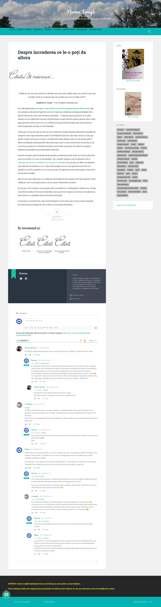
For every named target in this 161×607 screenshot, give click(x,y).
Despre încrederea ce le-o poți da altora (52, 54)
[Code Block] (47, 327)
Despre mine (95, 29)
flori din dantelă (122, 162)
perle (127, 173)
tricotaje (143, 188)
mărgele (130, 170)
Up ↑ (151, 602)
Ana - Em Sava (133, 117)
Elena (27, 449)
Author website (26, 279)
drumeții (143, 148)
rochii (145, 181)
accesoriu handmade (124, 133)
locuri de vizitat (133, 166)
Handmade (82, 29)
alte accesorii (138, 133)
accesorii (120, 130)
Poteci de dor (30, 348)
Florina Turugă (80, 11)
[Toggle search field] (149, 31)
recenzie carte (122, 181)
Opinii (12, 29)
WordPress (49, 602)
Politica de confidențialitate (126, 205)
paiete (144, 170)
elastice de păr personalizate (138, 155)
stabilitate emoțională (90, 289)
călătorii (140, 144)
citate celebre (78, 278)
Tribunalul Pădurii (123, 184)
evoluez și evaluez (123, 159)
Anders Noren (140, 602)
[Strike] (35, 327)
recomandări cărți (134, 181)
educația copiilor (138, 151)
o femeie (28, 404)
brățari (120, 137)
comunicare (121, 141)
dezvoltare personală (131, 148)
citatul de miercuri (85, 280)
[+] (56, 327)
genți (131, 162)
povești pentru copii (124, 177)
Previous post (78, 295)
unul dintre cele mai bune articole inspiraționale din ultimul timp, (62, 108)
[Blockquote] (44, 327)
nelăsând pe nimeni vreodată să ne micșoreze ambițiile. (42, 162)
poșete (135, 177)
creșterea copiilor (123, 144)
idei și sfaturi (122, 166)
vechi (144, 192)
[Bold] (25, 327)
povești (134, 173)
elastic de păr (122, 155)
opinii (137, 170)
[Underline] (32, 327)
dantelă (120, 148)
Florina (34, 360)
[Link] (50, 327)
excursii (134, 159)
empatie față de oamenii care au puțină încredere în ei (86, 283)
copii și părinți (132, 141)
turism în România (134, 192)
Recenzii (38, 29)
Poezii (29, 29)
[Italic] (29, 327)
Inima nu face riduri (133, 81)
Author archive (21, 279)
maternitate (121, 170)
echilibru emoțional (124, 151)
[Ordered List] (38, 327)
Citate (57, 29)
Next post (76, 299)
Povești (48, 29)
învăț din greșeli (122, 195)
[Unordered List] (41, 327)
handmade (139, 162)
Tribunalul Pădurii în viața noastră (128, 188)
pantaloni (120, 173)
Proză (20, 29)
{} (53, 327)
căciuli (133, 144)
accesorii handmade (132, 130)
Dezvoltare (69, 29)
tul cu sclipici (122, 192)
